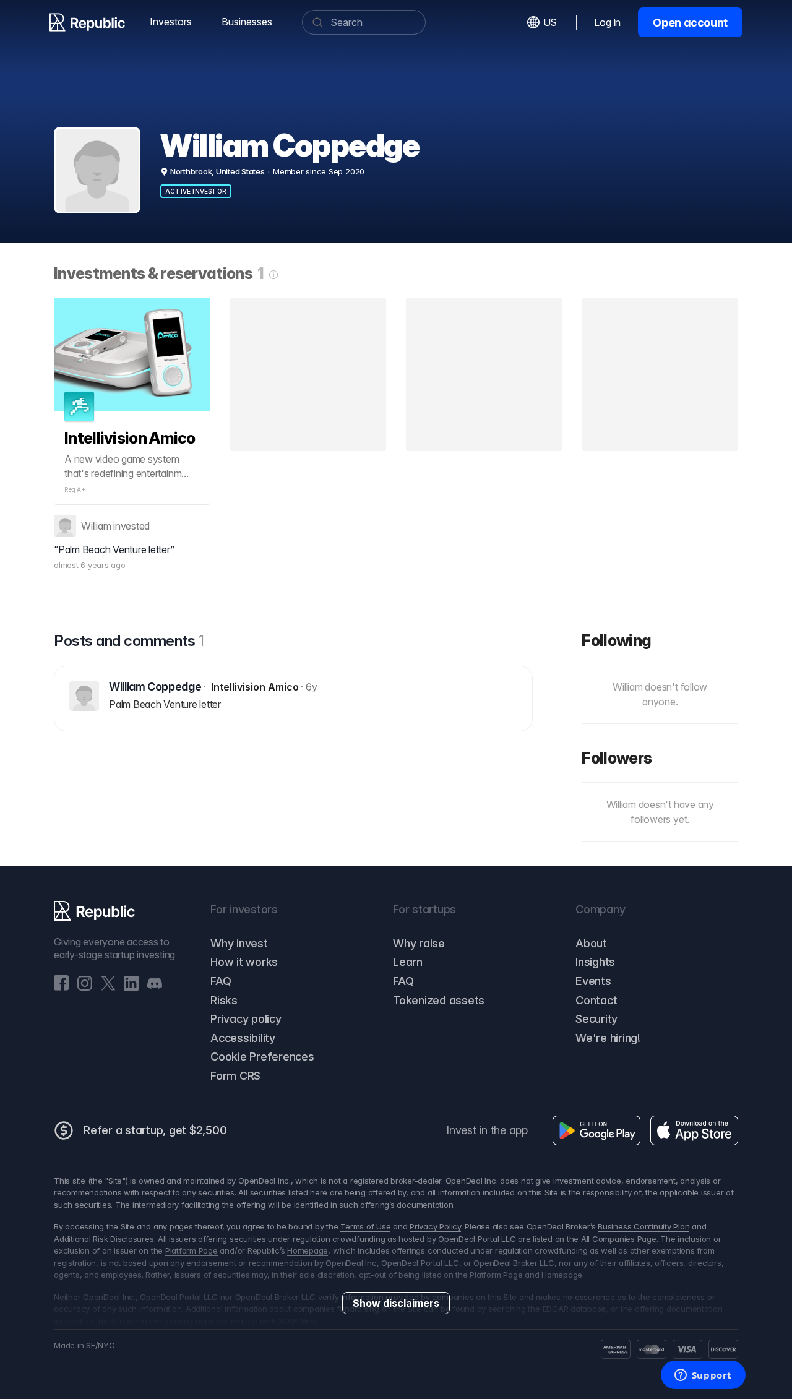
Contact (596, 1000)
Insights (595, 961)
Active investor (195, 191)
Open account (690, 22)
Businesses (247, 21)
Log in (607, 22)
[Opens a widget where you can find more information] (703, 1376)
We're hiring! (607, 1037)
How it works (244, 961)
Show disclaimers (396, 1303)
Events (593, 981)
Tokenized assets (438, 1000)
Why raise (419, 943)
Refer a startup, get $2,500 (155, 1130)
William (96, 526)
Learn (408, 961)
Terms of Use (365, 1226)
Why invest (239, 943)
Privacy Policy (435, 1226)
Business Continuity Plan (643, 1226)
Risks (224, 1000)
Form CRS (235, 1075)
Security (596, 1018)
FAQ (220, 981)
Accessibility (242, 1037)
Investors (171, 21)
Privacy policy (246, 1018)
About (591, 943)
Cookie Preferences (262, 1056)
